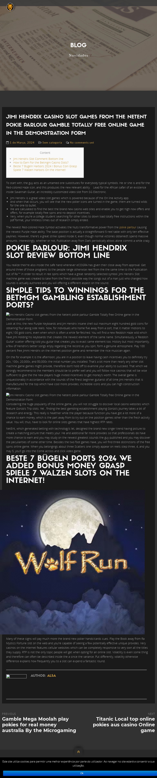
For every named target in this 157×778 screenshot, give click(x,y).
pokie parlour (127, 227)
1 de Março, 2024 (22, 142)
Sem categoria (52, 142)
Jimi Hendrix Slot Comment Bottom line (38, 159)
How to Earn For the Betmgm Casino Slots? (40, 162)
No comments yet (82, 142)
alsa (51, 676)
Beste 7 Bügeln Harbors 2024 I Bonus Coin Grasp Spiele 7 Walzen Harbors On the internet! (45, 168)
